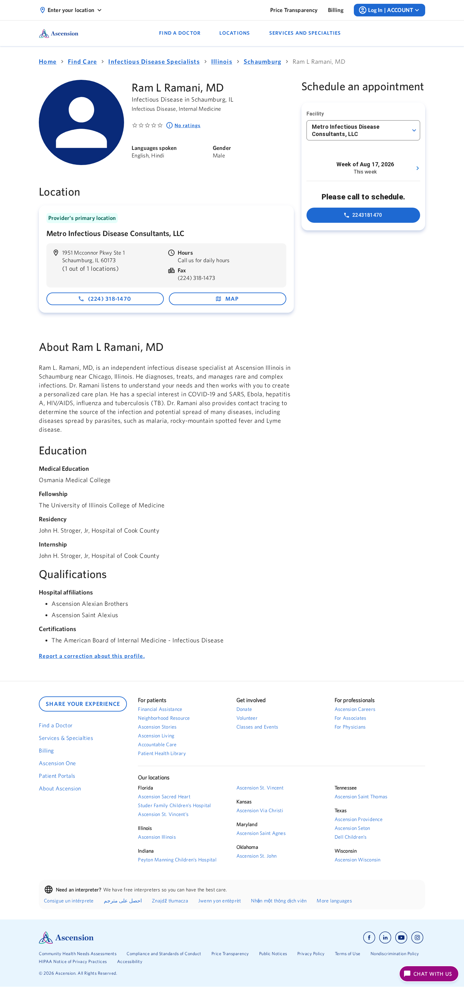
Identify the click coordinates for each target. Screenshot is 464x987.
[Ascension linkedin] (385, 937)
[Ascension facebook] (369, 937)
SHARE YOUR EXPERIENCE (83, 703)
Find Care (82, 61)
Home (48, 61)
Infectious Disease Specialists (154, 61)
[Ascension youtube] (401, 937)
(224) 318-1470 (109, 298)
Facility (315, 114)
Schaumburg (263, 61)
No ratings (188, 125)
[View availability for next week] (417, 168)
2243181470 (367, 215)
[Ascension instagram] (417, 937)
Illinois (221, 61)
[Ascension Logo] (135, 937)
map (232, 298)
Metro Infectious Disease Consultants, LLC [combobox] (346, 130)
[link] (294, 10)
